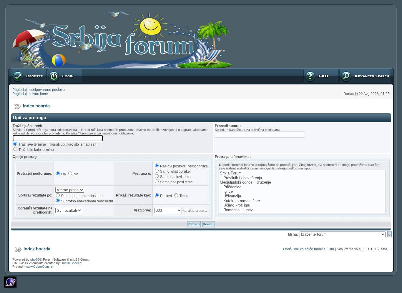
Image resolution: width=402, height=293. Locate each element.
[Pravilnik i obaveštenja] (302, 178)
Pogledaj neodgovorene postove (38, 90)
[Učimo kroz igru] (302, 205)
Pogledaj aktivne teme (30, 94)
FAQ (306, 70)
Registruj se (20, 70)
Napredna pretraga (354, 70)
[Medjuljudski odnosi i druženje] (302, 182)
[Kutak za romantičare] (302, 201)
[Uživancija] (302, 196)
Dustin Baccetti (71, 263)
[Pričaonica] (302, 187)
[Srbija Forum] (302, 173)
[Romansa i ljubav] (302, 210)
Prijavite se (55, 70)
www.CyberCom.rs (39, 266)
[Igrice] (302, 191)
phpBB (35, 259)
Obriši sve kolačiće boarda (304, 249)
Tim (331, 249)
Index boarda (36, 105)
